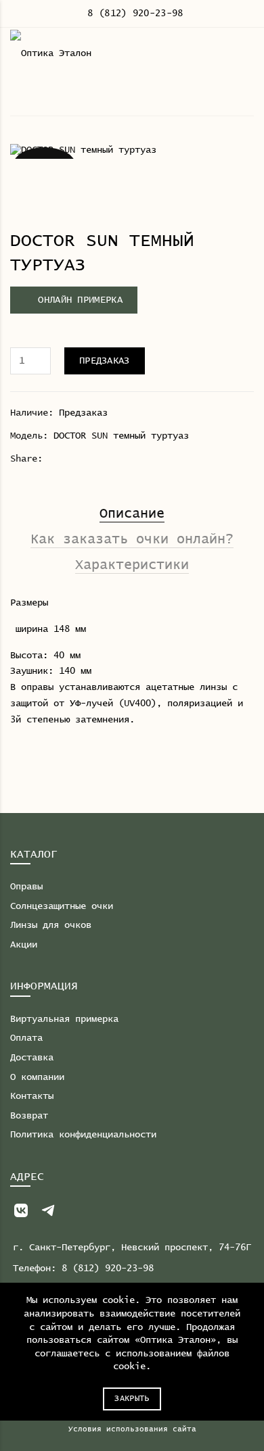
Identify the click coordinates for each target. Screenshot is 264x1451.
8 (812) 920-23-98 (135, 13)
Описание (132, 513)
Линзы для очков (50, 925)
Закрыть (131, 1399)
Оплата (26, 1038)
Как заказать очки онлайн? (132, 539)
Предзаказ (104, 361)
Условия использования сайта (132, 1429)
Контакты (31, 1096)
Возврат (29, 1116)
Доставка (31, 1057)
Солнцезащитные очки (61, 906)
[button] (73, 300)
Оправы (26, 886)
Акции (23, 945)
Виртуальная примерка (64, 1019)
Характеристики (132, 565)
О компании (37, 1077)
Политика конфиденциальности (83, 1134)
